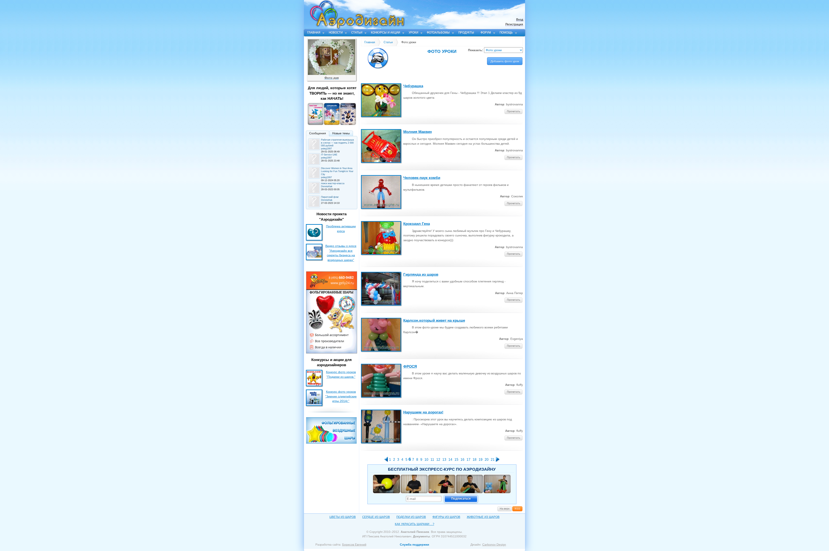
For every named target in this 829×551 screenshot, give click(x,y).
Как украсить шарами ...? (414, 524)
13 (444, 459)
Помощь (506, 32)
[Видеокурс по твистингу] (316, 123)
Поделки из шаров (411, 517)
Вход (519, 19)
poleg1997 (326, 148)
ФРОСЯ (410, 366)
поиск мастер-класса (332, 183)
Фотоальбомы (438, 32)
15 (456, 459)
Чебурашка (413, 86)
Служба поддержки (414, 544)
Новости (336, 32)
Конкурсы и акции (385, 32)
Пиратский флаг (330, 197)
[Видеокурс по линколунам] (348, 123)
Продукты (466, 32)
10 (426, 459)
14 (450, 459)
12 (438, 459)
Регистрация (514, 24)
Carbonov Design (494, 544)
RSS (517, 508)
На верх (504, 508)
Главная (313, 32)
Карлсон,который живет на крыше (434, 320)
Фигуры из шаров (446, 517)
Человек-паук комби (421, 178)
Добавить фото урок (504, 61)
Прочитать (513, 111)
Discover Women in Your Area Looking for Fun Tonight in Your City (337, 171)
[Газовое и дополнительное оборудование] (331, 441)
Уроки (413, 32)
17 (468, 459)
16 (462, 459)
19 (481, 459)
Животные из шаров (483, 517)
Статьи (356, 32)
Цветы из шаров (342, 517)
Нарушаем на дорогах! (423, 412)
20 (487, 459)
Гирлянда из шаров (420, 274)
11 (432, 459)
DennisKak (326, 186)
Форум (486, 32)
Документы (421, 536)
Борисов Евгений (354, 544)
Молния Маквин (417, 132)
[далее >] (498, 460)
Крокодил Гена (416, 224)
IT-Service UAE (329, 154)
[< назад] (386, 460)
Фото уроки (408, 42)
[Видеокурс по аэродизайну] (332, 123)
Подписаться (461, 498)
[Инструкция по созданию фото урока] (442, 58)
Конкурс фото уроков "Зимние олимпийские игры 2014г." (341, 396)
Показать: (476, 50)
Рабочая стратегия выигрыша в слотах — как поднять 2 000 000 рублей (337, 142)
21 (493, 459)
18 (474, 459)
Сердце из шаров (376, 517)
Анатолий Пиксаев (415, 532)
